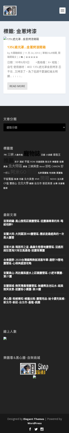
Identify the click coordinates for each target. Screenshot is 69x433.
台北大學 (23, 183)
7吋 (5, 154)
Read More (17, 86)
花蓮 (21, 179)
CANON (56, 166)
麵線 (32, 171)
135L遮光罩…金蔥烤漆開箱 (26, 47)
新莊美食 (48, 183)
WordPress (35, 423)
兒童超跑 (40, 161)
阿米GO (18, 172)
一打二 (6, 173)
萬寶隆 (59, 173)
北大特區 (15, 166)
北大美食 (29, 179)
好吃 (48, 166)
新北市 (48, 161)
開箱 (44, 178)
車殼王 (57, 154)
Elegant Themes (33, 419)
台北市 (38, 183)
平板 (27, 161)
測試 (22, 161)
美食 (25, 166)
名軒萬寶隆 (43, 173)
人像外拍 (18, 154)
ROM (32, 161)
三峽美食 (33, 166)
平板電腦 (8, 179)
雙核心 (13, 183)
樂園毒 (55, 161)
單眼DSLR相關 (49, 53)
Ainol (42, 166)
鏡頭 (31, 183)
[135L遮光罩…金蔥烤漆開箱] (34, 39)
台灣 (55, 183)
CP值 (6, 183)
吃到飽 (52, 173)
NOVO (53, 179)
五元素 (60, 179)
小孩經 (49, 154)
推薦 (8, 160)
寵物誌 (32, 153)
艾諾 (43, 154)
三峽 (10, 154)
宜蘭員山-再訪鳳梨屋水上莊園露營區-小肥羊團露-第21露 (33, 274)
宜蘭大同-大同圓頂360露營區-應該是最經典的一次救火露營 (33, 235)
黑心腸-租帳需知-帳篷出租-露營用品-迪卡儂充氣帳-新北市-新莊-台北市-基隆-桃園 (34, 300)
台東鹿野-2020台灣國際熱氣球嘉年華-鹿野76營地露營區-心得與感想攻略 (33, 261)
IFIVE (37, 179)
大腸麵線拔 (16, 53)
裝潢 (16, 179)
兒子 (17, 161)
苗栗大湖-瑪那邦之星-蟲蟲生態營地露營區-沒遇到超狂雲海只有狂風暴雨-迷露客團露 (33, 248)
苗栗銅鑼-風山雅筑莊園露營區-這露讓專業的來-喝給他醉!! (33, 222)
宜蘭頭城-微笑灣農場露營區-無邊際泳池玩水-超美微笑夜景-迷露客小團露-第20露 (33, 287)
